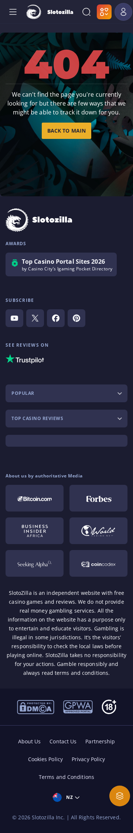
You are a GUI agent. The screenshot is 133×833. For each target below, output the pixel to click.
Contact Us (63, 741)
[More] (119, 796)
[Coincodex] (98, 563)
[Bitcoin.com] (35, 498)
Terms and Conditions (66, 776)
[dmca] (35, 706)
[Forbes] (98, 498)
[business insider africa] (35, 530)
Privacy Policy (88, 759)
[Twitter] (35, 318)
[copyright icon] (98, 530)
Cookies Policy (45, 759)
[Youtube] (14, 318)
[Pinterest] (76, 318)
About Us (29, 741)
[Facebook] (56, 318)
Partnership (100, 741)
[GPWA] (78, 706)
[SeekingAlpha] (35, 563)
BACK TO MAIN (66, 130)
